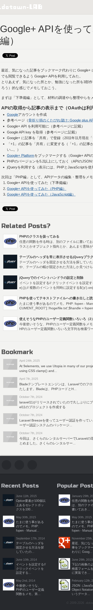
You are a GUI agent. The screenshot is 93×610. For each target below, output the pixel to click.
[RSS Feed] (32, 465)
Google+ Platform (20, 155)
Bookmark (17, 352)
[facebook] (19, 465)
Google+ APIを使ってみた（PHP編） (36, 189)
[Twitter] (6, 465)
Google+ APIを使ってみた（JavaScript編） (41, 194)
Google (12, 114)
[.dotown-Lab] (21, 6)
